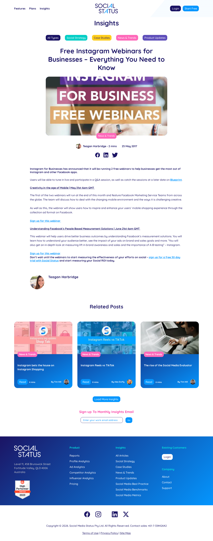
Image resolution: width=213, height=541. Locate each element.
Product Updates (155, 37)
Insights (45, 8)
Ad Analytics (77, 467)
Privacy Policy (109, 533)
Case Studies (102, 37)
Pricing (74, 483)
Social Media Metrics (128, 495)
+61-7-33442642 (157, 525)
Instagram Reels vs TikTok (97, 365)
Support (167, 488)
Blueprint (176, 179)
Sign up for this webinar (45, 220)
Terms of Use (90, 533)
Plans (32, 8)
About (165, 476)
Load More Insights (106, 399)
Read (22, 382)
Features (19, 8)
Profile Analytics (80, 461)
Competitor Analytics (83, 472)
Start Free (191, 8)
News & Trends (127, 37)
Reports (75, 455)
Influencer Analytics (82, 478)
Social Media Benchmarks (132, 489)
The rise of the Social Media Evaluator (168, 365)
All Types (53, 37)
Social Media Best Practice (132, 483)
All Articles (122, 455)
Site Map (125, 533)
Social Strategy (76, 37)
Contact (167, 482)
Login (175, 8)
